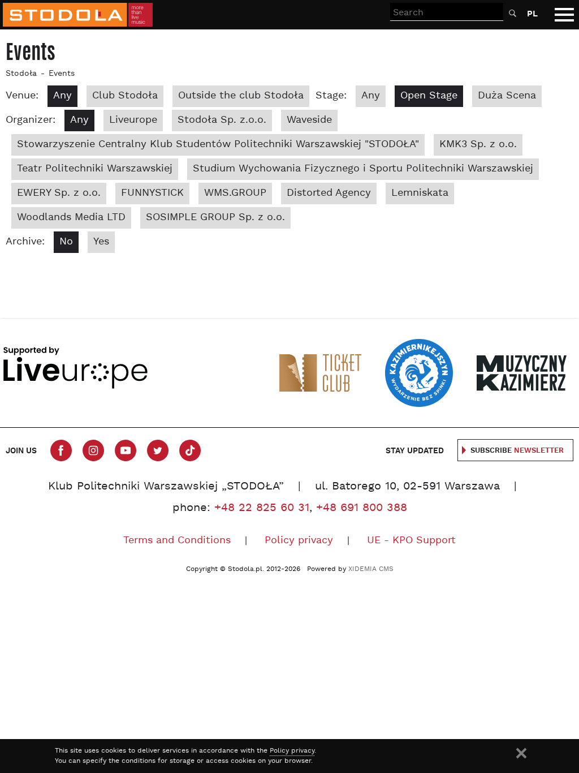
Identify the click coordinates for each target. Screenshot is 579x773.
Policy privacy (299, 541)
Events (62, 73)
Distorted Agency (329, 193)
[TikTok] (190, 450)
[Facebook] (61, 450)
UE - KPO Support (411, 541)
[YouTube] (125, 450)
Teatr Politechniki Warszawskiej (94, 169)
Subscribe (517, 451)
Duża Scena (507, 96)
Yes (101, 242)
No (66, 242)
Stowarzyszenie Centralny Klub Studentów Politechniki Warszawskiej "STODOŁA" (218, 145)
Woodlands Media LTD (71, 218)
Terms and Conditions (177, 541)
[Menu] (564, 15)
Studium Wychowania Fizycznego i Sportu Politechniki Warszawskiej (363, 169)
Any (62, 96)
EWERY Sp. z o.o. (59, 193)
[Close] (521, 753)
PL (532, 13)
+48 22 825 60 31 (261, 508)
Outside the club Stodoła (241, 96)
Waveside (309, 120)
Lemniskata (419, 193)
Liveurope (133, 120)
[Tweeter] (157, 450)
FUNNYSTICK (152, 193)
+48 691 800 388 (361, 508)
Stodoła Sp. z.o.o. (222, 120)
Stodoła (21, 73)
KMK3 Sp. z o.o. (478, 145)
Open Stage (428, 96)
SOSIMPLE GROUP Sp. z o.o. (215, 218)
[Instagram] (93, 450)
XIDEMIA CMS (371, 569)
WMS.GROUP (235, 193)
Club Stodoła (125, 96)
